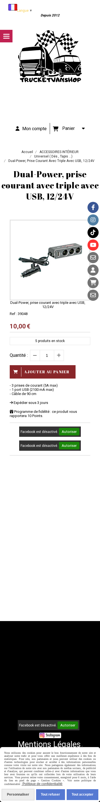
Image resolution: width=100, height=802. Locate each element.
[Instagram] (93, 220)
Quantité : (19, 355)
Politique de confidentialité (42, 784)
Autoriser (69, 432)
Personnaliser (18, 794)
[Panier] (93, 282)
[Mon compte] (93, 270)
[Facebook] (93, 207)
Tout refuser (50, 794)
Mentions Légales (49, 744)
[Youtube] (93, 245)
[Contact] (93, 257)
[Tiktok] (93, 232)
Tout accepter (82, 794)
